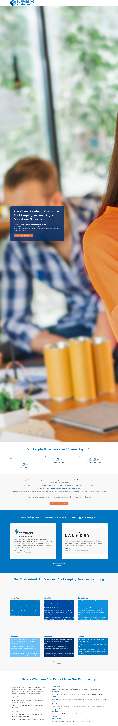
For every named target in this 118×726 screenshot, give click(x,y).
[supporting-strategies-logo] (22, 3)
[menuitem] (60, 3)
